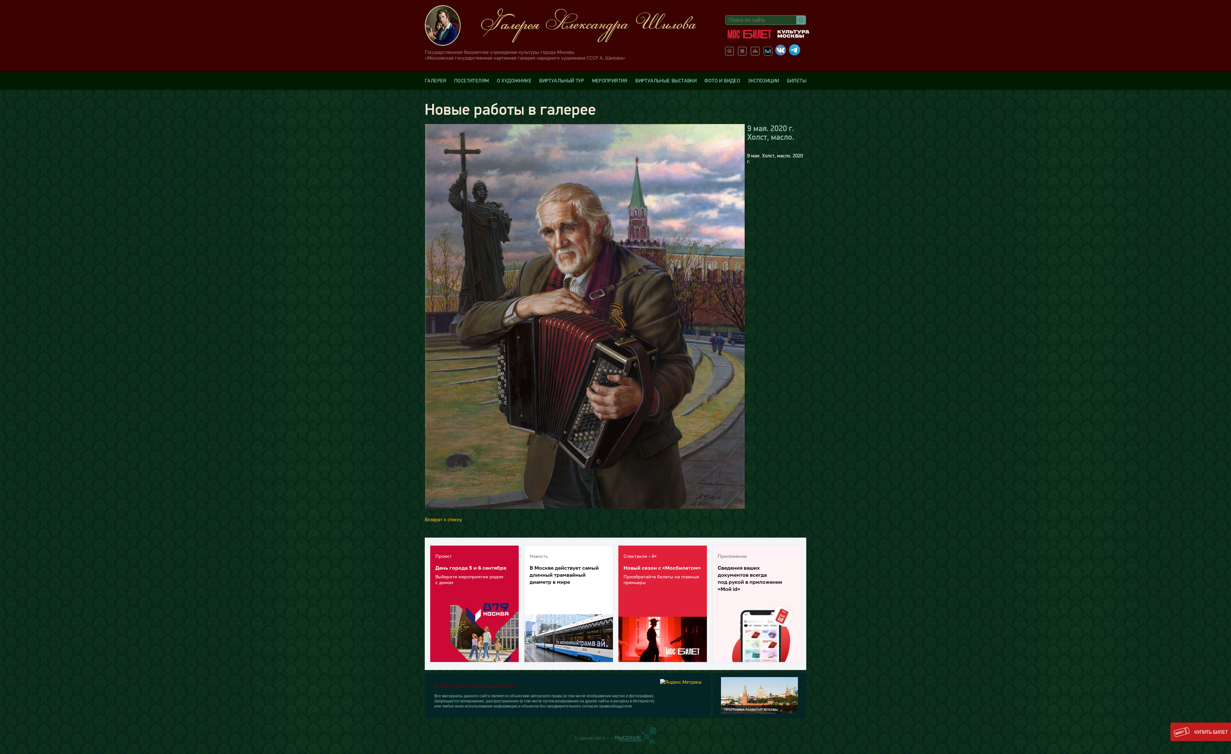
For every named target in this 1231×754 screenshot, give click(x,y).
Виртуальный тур (561, 80)
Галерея (436, 80)
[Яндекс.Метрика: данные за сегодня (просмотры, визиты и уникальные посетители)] (680, 682)
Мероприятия (610, 80)
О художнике (514, 80)
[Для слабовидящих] (768, 53)
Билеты (796, 80)
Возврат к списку (443, 519)
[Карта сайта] (755, 53)
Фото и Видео (722, 80)
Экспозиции (763, 80)
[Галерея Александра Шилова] (567, 25)
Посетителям (471, 80)
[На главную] (729, 53)
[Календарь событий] (742, 53)
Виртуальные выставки (666, 80)
